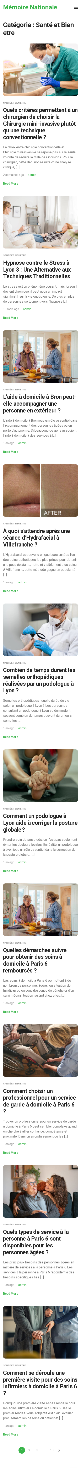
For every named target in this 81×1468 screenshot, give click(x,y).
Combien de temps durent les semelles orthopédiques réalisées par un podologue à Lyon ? (39, 680)
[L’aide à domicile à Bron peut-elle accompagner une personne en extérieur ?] (40, 356)
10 (52, 1450)
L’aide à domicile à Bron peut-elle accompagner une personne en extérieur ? (39, 404)
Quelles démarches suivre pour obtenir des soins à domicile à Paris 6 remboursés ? (35, 960)
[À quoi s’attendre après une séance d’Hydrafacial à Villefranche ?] (40, 490)
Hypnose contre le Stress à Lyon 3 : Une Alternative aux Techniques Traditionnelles (37, 270)
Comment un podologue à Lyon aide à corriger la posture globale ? (40, 823)
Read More (10, 183)
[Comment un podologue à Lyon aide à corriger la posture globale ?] (40, 775)
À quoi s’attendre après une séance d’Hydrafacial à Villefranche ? (36, 538)
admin (32, 174)
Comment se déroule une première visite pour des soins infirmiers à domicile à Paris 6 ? (40, 1383)
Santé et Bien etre (14, 103)
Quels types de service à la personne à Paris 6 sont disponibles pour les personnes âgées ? (36, 1242)
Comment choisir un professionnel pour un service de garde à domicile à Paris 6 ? (39, 1101)
